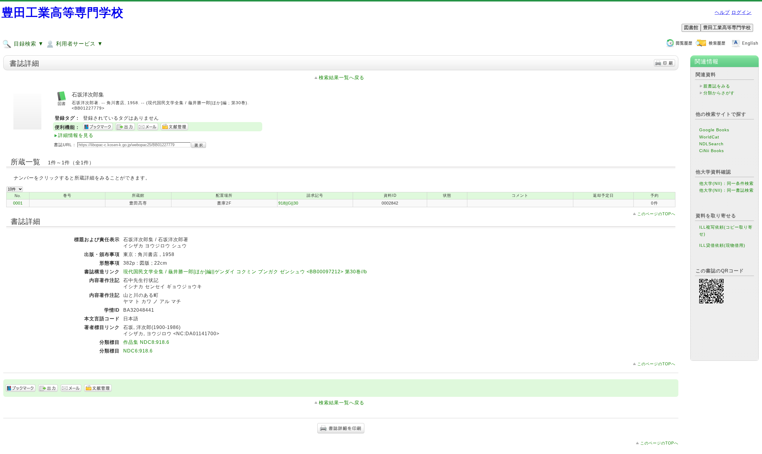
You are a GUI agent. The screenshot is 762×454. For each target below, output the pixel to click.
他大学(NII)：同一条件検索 (726, 183)
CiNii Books (711, 150)
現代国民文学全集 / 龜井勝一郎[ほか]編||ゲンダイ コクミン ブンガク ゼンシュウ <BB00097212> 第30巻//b (245, 271)
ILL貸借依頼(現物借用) (722, 245)
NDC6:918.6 (138, 350)
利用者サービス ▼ (78, 44)
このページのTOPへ (656, 214)
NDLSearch (711, 143)
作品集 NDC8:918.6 (146, 342)
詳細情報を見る (75, 135)
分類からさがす (719, 93)
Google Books (714, 129)
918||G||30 (288, 203)
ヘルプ (722, 12)
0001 (18, 203)
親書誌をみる (716, 86)
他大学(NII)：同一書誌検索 (726, 190)
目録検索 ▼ (28, 44)
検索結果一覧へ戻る (341, 77)
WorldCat (709, 137)
